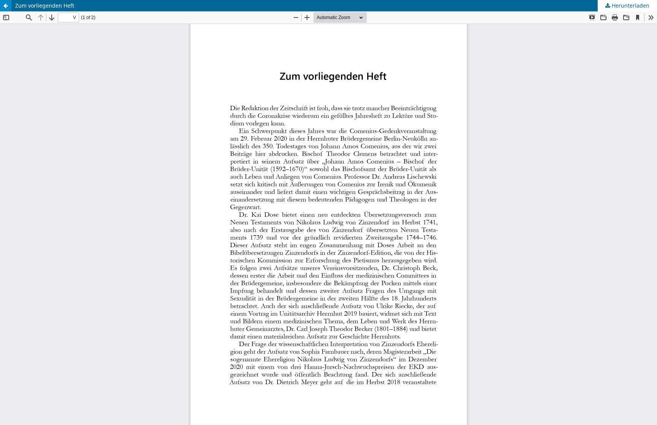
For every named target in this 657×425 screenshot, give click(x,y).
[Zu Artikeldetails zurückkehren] (5, 5)
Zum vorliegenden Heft (44, 5)
